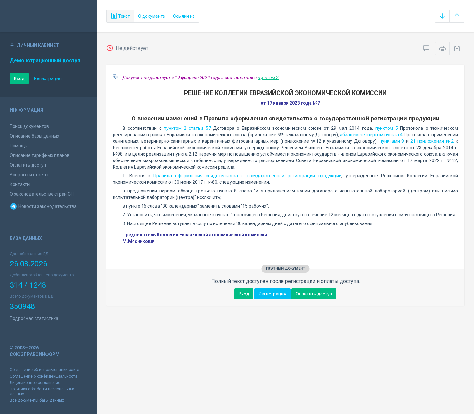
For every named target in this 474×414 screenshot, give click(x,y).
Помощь (18, 145)
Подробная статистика (34, 318)
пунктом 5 (386, 128)
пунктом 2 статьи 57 (187, 128)
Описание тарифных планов (40, 155)
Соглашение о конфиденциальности (43, 376)
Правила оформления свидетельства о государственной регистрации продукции (247, 175)
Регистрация (48, 78)
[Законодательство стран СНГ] (48, 16)
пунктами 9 (392, 141)
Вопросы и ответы (29, 174)
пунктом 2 (268, 77)
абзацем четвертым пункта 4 (371, 134)
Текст (123, 16)
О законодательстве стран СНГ (43, 194)
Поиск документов (29, 126)
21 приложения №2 (432, 141)
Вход (19, 78)
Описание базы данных (34, 136)
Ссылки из (184, 16)
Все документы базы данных (37, 400)
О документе (151, 16)
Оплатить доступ (28, 165)
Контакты (20, 184)
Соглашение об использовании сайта (44, 369)
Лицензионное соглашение (35, 382)
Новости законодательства (47, 206)
